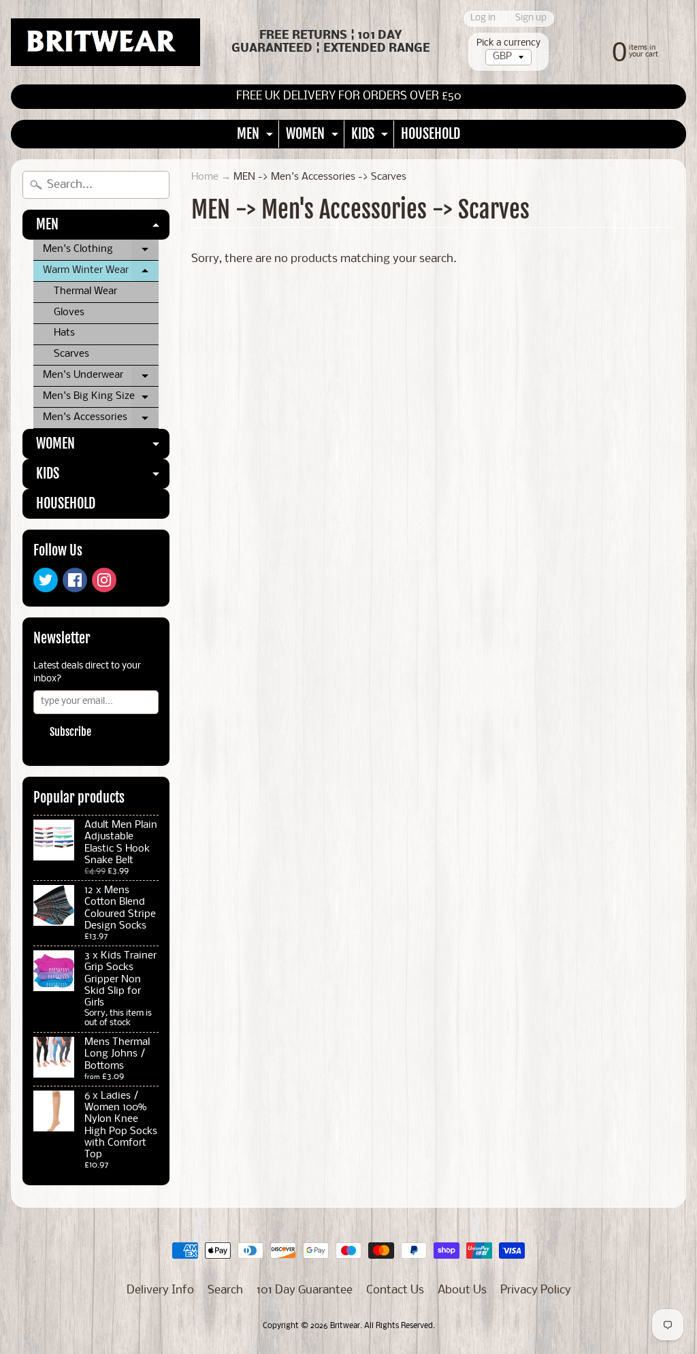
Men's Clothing (101, 252)
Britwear (345, 1326)
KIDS (371, 136)
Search (225, 1290)
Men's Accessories (101, 421)
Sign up (531, 18)
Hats (64, 333)
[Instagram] (104, 580)
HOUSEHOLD (430, 133)
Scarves (71, 354)
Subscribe (70, 732)
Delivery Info (160, 1290)
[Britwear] (105, 42)
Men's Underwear (101, 378)
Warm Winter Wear (101, 273)
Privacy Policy (535, 1290)
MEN (256, 136)
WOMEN (314, 136)
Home (204, 177)
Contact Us (395, 1290)
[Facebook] (75, 580)
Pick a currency (508, 43)
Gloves (69, 313)
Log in (483, 18)
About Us (462, 1290)
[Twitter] (45, 580)
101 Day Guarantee (305, 1290)
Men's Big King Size (101, 399)
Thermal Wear (85, 292)
